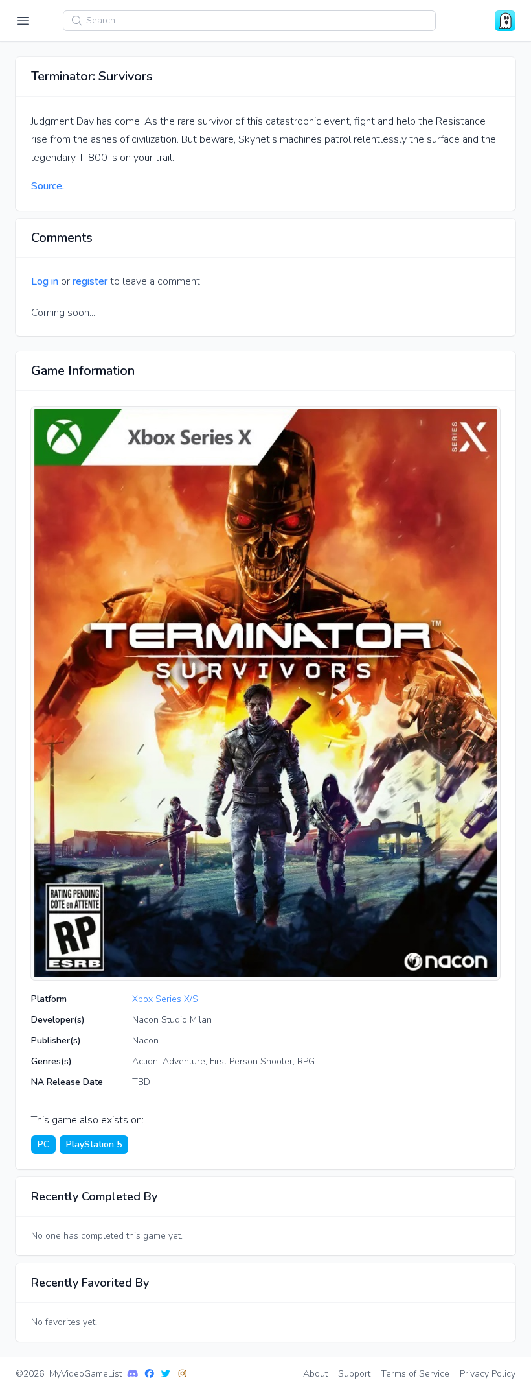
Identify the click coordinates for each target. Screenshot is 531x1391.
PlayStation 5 (94, 1144)
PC (43, 1144)
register (90, 281)
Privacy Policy (487, 1374)
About (315, 1374)
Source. (47, 186)
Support (354, 1374)
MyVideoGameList (85, 1374)
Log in (44, 281)
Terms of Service (415, 1374)
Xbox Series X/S (165, 999)
